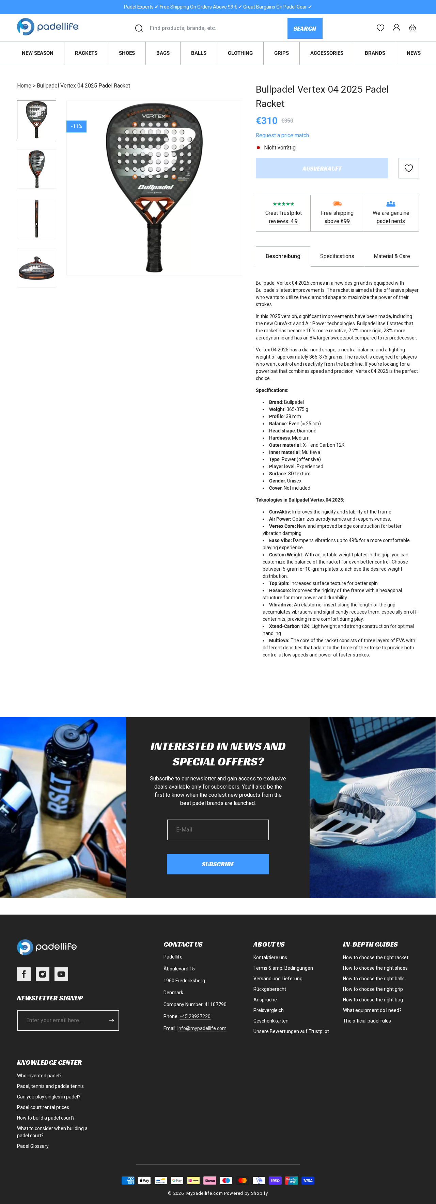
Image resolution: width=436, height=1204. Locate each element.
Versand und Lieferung (277, 978)
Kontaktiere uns (270, 957)
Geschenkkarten (271, 1021)
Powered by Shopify (246, 1193)
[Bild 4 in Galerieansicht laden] (36, 268)
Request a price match (282, 135)
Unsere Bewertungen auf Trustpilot (291, 1031)
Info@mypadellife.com (202, 1028)
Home (24, 85)
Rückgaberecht (269, 989)
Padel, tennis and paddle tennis (50, 1086)
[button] (412, 28)
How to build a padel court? (46, 1118)
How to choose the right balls (374, 978)
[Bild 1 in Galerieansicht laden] (36, 119)
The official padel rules (367, 1021)
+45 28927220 (195, 1016)
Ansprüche (265, 999)
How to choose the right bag (373, 999)
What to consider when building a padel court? (52, 1132)
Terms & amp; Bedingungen (283, 968)
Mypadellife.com (204, 1193)
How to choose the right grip (373, 989)
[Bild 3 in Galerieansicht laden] (36, 218)
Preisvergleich (268, 1010)
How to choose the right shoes (375, 968)
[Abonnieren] (111, 1020)
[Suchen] (139, 28)
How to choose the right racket (375, 957)
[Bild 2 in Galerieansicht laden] (36, 169)
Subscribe (218, 864)
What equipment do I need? (372, 1010)
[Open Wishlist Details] (380, 28)
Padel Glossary (33, 1146)
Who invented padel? (39, 1075)
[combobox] (218, 28)
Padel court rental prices (43, 1107)
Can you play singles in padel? (48, 1096)
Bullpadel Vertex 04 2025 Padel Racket (83, 85)
